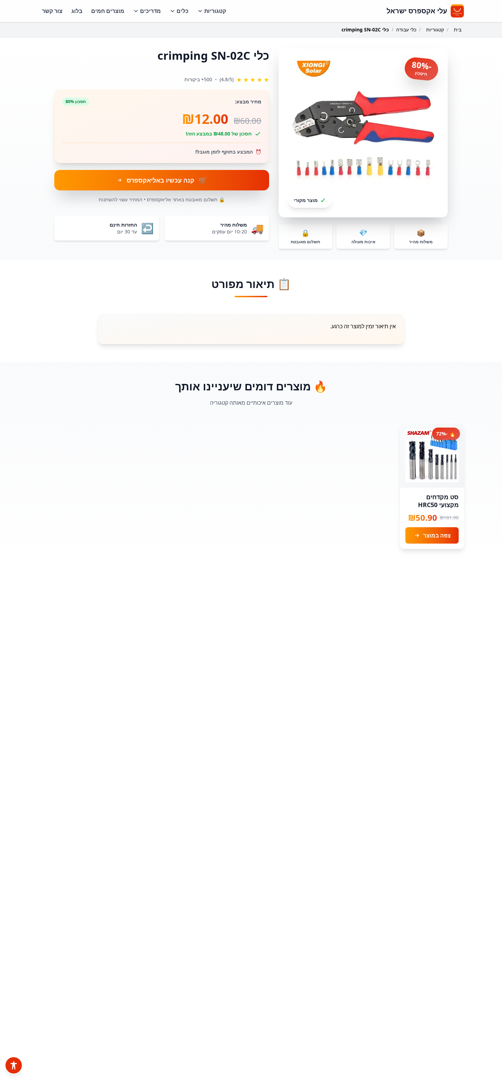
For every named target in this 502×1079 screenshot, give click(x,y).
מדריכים (150, 11)
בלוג (76, 11)
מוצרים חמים (107, 11)
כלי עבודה (406, 29)
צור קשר (52, 11)
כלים (183, 11)
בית (457, 29)
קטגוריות (215, 11)
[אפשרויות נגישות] (13, 1065)
